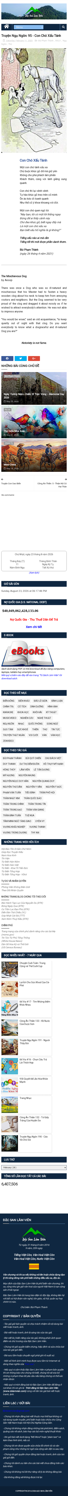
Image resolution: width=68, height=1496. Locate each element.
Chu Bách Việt (53, 758)
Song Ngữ (52, 723)
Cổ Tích (22, 706)
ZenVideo (8, 741)
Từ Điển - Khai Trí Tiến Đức (14, 868)
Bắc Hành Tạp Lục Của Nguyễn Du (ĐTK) (22, 903)
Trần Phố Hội (47, 792)
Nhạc (21, 723)
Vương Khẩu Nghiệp (14, 827)
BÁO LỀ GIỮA (40, 701)
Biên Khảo (24, 701)
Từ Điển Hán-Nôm (10, 861)
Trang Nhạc (26, 1098)
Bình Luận (57, 701)
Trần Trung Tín (37, 804)
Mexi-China (10, 464)
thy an (7, 410)
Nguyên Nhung (27, 775)
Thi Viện (5, 858)
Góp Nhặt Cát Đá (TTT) (13, 915)
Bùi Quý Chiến (33, 758)
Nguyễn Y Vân (34, 787)
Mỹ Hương (9, 775)
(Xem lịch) (34, 572)
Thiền (35, 729)
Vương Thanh (37, 827)
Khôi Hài (37, 712)
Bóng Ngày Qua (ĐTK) (12, 906)
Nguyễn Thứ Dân (12, 787)
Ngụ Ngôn (8, 723)
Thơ (10, 44)
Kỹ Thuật (51, 712)
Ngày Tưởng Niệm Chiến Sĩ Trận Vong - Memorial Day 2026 (34, 396)
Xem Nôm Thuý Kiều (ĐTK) (14, 919)
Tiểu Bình (30, 792)
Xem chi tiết (34, 627)
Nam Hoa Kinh (8, 855)
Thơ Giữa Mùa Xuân (14, 431)
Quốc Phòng (35, 723)
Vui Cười (33, 735)
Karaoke (8, 712)
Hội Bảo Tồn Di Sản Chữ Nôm (16, 849)
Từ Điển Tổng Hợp (10, 871)
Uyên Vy (40, 821)
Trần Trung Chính (13, 804)
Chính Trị (9, 443)
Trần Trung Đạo (12, 809)
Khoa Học (23, 712)
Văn (44, 735)
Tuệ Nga (29, 815)
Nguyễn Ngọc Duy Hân (15, 781)
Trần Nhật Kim (11, 798)
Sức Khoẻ (22, 729)
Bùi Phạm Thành (46, 40)
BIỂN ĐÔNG (8, 701)
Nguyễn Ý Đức (54, 787)
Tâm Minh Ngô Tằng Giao (17, 821)
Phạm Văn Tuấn (12, 792)
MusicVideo (9, 718)
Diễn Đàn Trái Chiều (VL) (13, 912)
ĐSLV (58, 40)
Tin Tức (55, 729)
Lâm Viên (25, 769)
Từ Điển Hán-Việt (9, 865)
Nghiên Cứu (26, 718)
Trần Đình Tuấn (12, 815)
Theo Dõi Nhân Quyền (12, 890)
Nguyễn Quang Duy (43, 781)
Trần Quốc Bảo (33, 798)
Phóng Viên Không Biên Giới (15, 887)
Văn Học (55, 735)
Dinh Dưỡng (37, 706)
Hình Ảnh (53, 706)
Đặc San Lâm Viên (44, 1491)
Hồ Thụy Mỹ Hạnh (53, 764)
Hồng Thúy (9, 769)
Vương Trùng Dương (15, 832)
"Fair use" (29, 1364)
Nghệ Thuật (44, 718)
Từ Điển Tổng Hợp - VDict (14, 874)
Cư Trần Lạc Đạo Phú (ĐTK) (15, 909)
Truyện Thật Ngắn (14, 735)
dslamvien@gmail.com (17, 1411)
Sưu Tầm (8, 729)
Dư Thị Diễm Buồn (29, 764)
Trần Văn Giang (35, 809)
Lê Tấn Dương (42, 769)
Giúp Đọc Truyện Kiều (12, 852)
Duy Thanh (9, 764)
